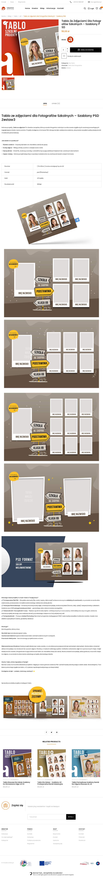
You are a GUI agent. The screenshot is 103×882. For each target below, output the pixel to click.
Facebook (82, 840)
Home (4, 16)
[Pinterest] (57, 732)
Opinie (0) (56, 103)
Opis (45, 103)
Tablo (16, 16)
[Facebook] (46, 732)
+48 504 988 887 (78, 2)
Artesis (68, 68)
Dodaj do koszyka (87, 50)
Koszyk (4, 2)
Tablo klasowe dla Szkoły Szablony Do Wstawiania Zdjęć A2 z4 (16, 783)
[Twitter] (51, 732)
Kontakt (29, 834)
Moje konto (21, 2)
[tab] (45, 103)
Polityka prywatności (34, 840)
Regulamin (30, 844)
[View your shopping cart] (100, 9)
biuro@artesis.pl (96, 2)
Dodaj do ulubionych (74, 56)
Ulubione (56, 840)
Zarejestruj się (57, 844)
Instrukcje (30, 837)
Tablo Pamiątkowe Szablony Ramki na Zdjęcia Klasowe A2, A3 (85, 783)
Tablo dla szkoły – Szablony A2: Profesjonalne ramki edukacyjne (50, 783)
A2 (20, 16)
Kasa (12, 2)
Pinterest (81, 837)
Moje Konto (56, 834)
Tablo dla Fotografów (75, 65)
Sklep (9, 16)
